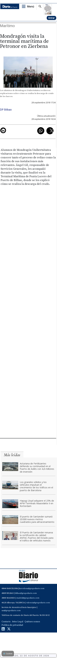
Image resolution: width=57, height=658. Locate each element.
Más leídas (12, 454)
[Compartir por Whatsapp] (40, 130)
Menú (30, 6)
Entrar (51, 17)
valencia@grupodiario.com (38, 602)
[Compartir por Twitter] (50, 130)
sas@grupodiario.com (11, 610)
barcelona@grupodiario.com (31, 588)
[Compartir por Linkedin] (3, 130)
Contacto (6, 621)
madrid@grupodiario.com (27, 598)
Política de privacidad (12, 625)
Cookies (7, 653)
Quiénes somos (32, 621)
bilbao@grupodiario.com (26, 593)
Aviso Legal (17, 621)
